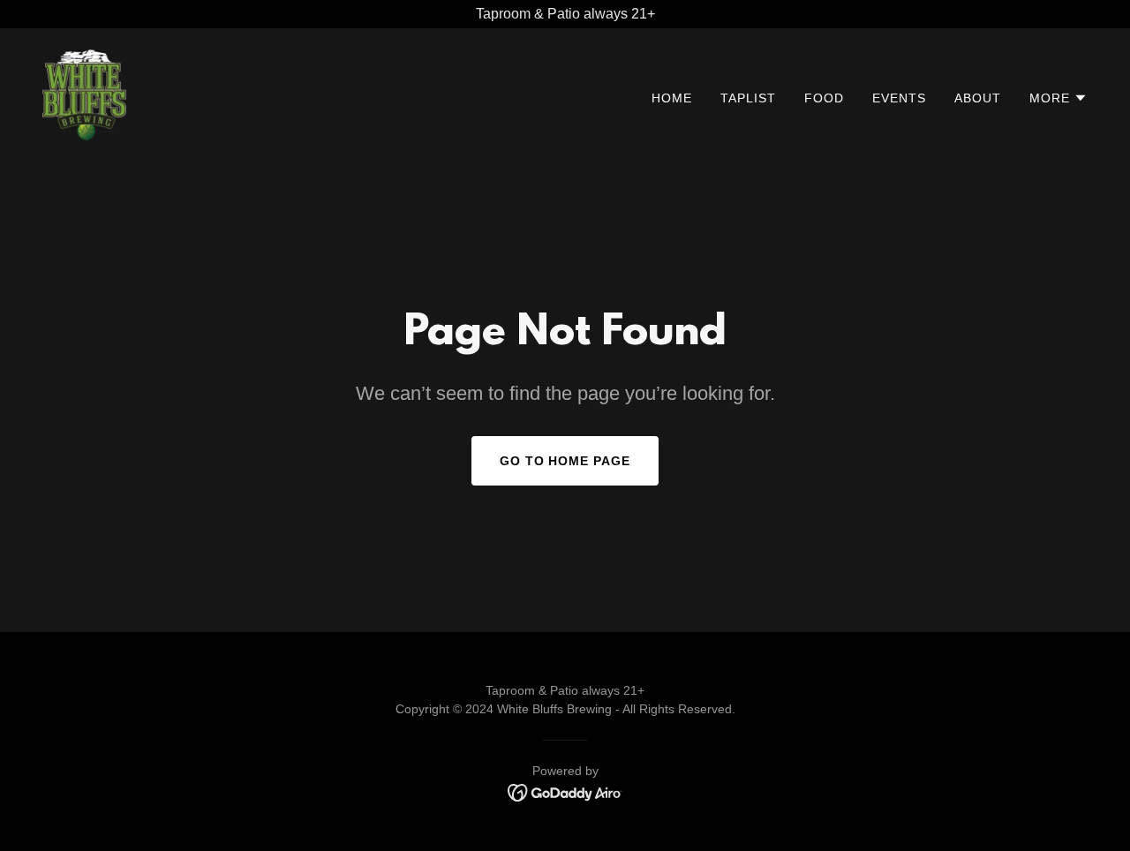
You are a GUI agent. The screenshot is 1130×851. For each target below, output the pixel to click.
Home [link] (672, 98)
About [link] (977, 98)
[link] (84, 94)
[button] (1058, 98)
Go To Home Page (565, 461)
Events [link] (899, 98)
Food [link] (824, 98)
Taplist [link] (748, 98)
